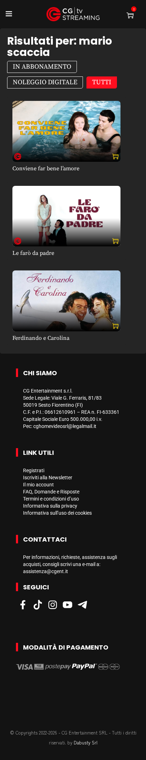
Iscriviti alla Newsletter (47, 477)
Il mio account (38, 484)
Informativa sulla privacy (50, 506)
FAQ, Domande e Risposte (51, 492)
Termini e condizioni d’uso (51, 499)
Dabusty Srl (85, 742)
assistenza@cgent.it (45, 571)
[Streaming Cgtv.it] (73, 14)
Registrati (33, 470)
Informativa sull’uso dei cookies (57, 513)
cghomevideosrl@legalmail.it (64, 426)
